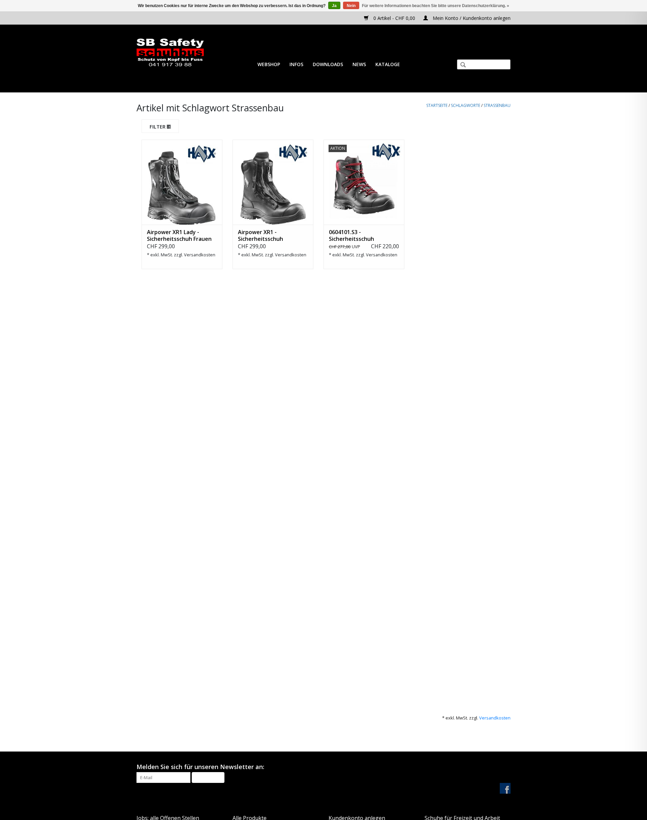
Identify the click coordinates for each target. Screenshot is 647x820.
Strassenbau (497, 105)
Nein (351, 5)
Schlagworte (465, 105)
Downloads (328, 64)
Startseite (437, 105)
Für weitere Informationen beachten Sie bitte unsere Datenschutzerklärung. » (435, 5)
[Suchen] (460, 65)
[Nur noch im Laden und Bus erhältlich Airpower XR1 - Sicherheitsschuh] (273, 182)
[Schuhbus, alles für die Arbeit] (170, 52)
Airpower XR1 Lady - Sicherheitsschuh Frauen (179, 235)
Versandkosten (199, 255)
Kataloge (387, 64)
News (359, 64)
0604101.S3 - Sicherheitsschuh (351, 235)
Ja (334, 5)
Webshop (268, 64)
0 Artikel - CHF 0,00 (394, 18)
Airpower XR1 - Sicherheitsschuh (260, 235)
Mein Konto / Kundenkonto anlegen (471, 18)
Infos (296, 64)
